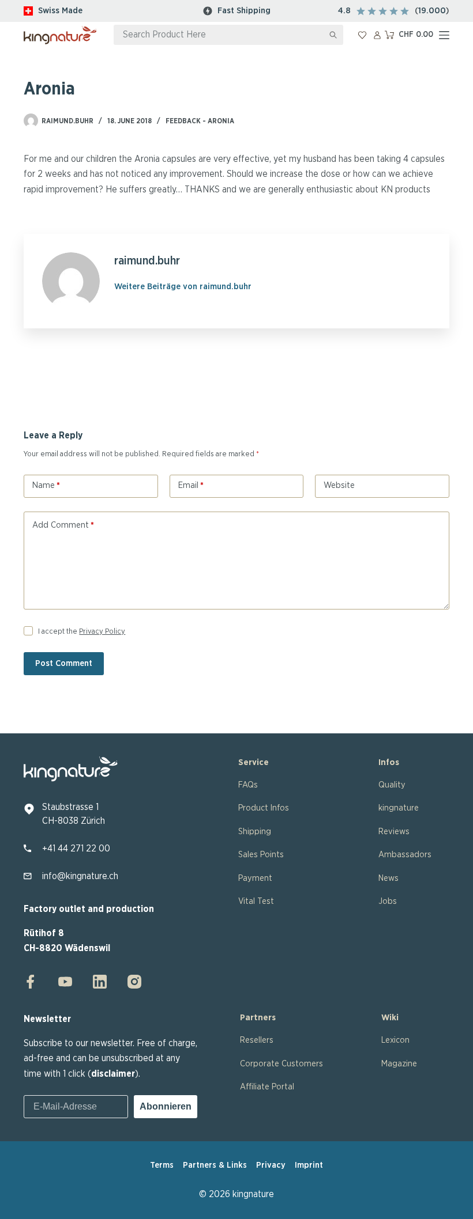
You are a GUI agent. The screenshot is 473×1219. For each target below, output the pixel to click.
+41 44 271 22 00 (76, 848)
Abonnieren (166, 1106)
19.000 (432, 10)
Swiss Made (60, 10)
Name (46, 485)
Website (339, 485)
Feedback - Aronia (200, 121)
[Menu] (444, 35)
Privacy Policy (102, 631)
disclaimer (113, 1073)
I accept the (81, 631)
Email (191, 485)
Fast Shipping (244, 10)
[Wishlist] (362, 35)
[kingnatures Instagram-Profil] (131, 982)
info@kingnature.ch (80, 876)
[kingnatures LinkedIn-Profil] (100, 982)
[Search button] (333, 34)
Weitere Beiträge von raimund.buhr (182, 286)
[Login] (377, 35)
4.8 (344, 10)
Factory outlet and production (89, 909)
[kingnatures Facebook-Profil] (34, 982)
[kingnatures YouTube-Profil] (65, 982)
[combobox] (219, 35)
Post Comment (63, 663)
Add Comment (63, 525)
